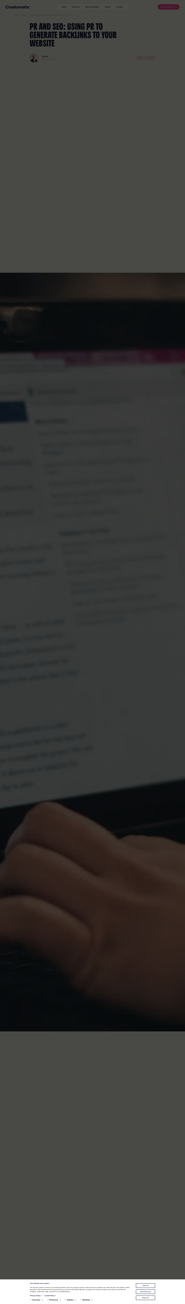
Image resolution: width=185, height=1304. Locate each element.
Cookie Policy (50, 1295)
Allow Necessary (145, 1291)
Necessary (36, 1300)
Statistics (70, 1300)
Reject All (145, 1297)
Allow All (145, 1285)
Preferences (53, 1300)
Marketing (86, 1300)
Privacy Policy (36, 1295)
